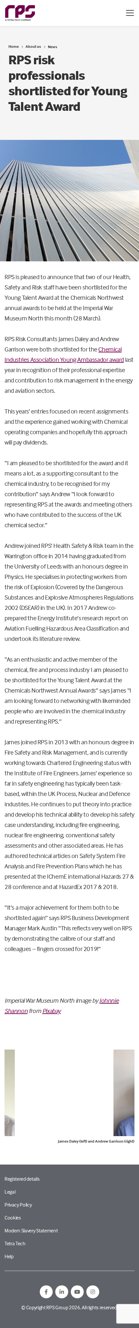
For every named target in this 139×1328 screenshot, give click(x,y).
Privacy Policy (18, 1204)
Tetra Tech (15, 1243)
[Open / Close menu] (130, 13)
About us (33, 46)
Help (9, 1256)
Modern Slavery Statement (31, 1230)
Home (13, 46)
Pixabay (51, 1011)
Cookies (13, 1217)
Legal (10, 1191)
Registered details (22, 1179)
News (52, 46)
